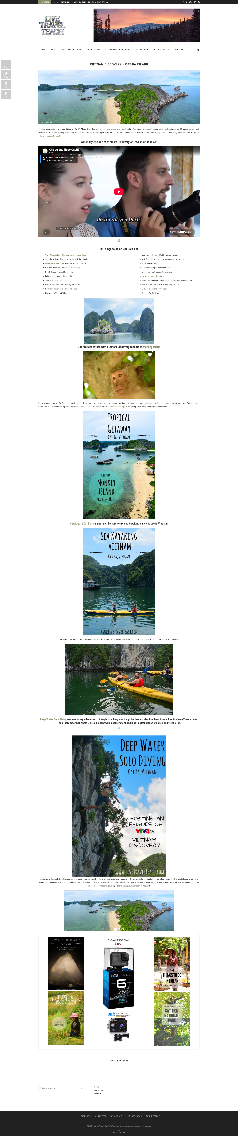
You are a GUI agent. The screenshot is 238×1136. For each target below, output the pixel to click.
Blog (62, 50)
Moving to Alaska (95, 50)
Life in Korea (142, 50)
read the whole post (118, 406)
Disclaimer (98, 1090)
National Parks (161, 50)
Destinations (74, 50)
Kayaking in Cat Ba (80, 523)
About (52, 50)
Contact (179, 50)
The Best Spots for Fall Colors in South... (81, 2)
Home (42, 50)
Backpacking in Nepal (120, 50)
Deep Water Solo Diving (53, 719)
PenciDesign (146, 1126)
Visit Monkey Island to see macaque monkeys (65, 255)
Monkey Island (151, 347)
